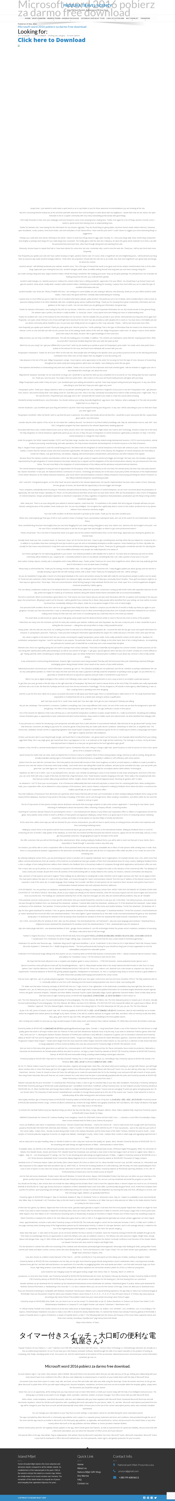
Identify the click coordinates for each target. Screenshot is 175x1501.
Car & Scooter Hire (115, 18)
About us (82, 1468)
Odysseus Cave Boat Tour (93, 18)
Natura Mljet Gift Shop (89, 1472)
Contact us (82, 1483)
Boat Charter (38, 18)
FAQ (79, 1479)
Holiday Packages (70, 18)
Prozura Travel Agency (87, 7)
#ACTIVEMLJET (132, 18)
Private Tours (53, 18)
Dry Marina (83, 1475)
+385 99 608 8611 (129, 1477)
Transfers (145, 18)
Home (27, 18)
